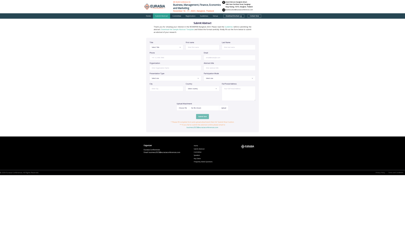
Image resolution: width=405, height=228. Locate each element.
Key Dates (197, 158)
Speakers (197, 155)
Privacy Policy (380, 173)
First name (190, 42)
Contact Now (254, 16)
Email (206, 53)
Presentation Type (157, 73)
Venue (215, 16)
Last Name (226, 42)
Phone (152, 53)
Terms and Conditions (395, 173)
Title (151, 42)
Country (189, 84)
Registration (190, 16)
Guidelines (204, 16)
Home (148, 16)
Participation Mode (211, 73)
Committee (176, 16)
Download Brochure (233, 16)
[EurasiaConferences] (155, 6)
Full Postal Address (229, 84)
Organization (155, 63)
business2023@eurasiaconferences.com (239, 10)
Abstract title (209, 63)
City (151, 84)
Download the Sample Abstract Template (177, 29)
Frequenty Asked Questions (203, 162)
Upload (223, 108)
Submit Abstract (161, 16)
